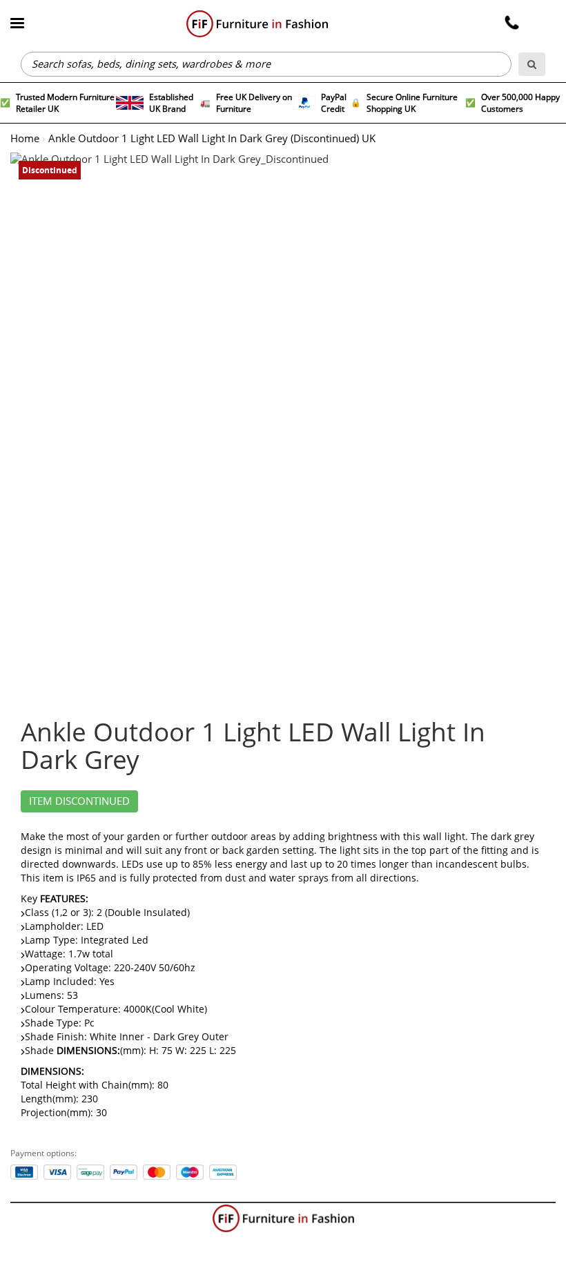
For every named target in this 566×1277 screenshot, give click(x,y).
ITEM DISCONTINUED (79, 801)
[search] (531, 64)
